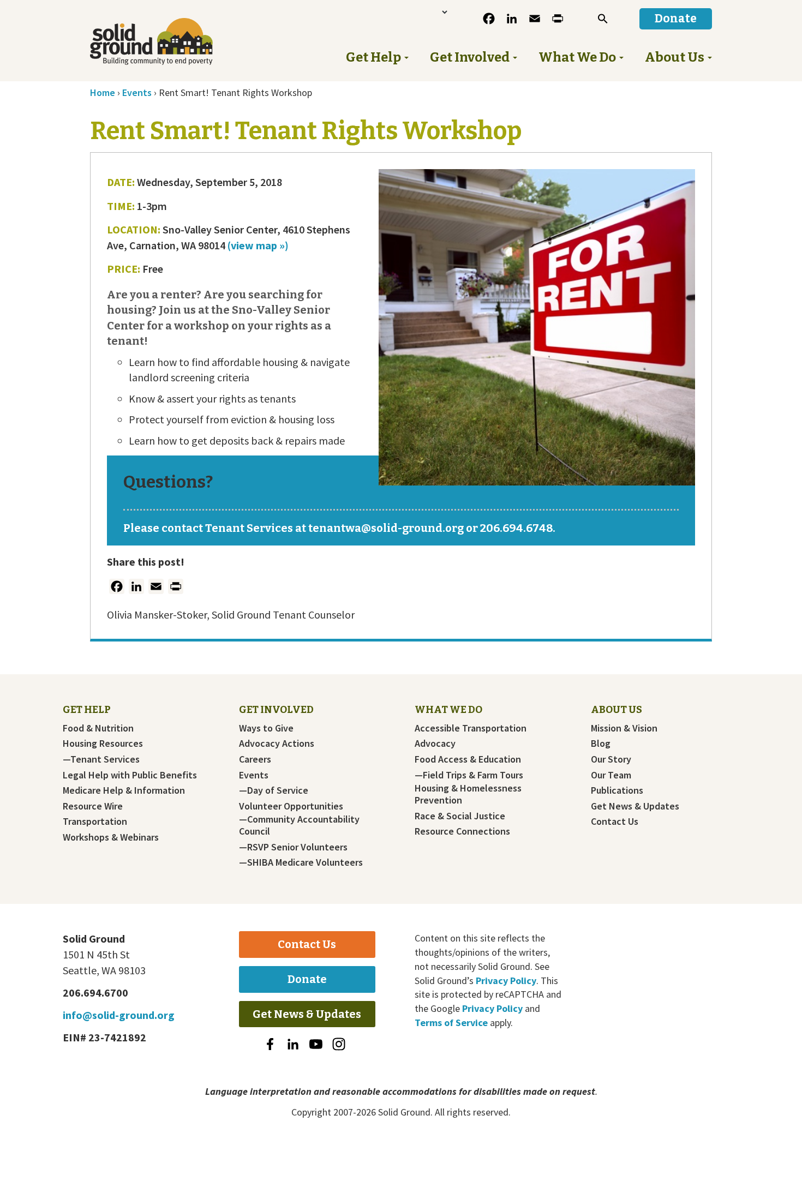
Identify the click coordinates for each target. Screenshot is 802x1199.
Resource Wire (93, 806)
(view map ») (257, 245)
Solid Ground (169, 41)
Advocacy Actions (276, 744)
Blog (601, 744)
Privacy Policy (506, 980)
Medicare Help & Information (124, 790)
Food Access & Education (468, 759)
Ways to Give (266, 728)
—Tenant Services (101, 759)
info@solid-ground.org (119, 1015)
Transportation (95, 822)
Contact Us (614, 822)
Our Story (611, 759)
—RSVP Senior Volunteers (293, 847)
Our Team (611, 775)
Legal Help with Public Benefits (130, 775)
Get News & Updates (635, 806)
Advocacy (435, 744)
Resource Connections (462, 831)
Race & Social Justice (460, 816)
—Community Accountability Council (299, 825)
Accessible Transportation (470, 728)
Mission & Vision (624, 728)
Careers (255, 759)
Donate (307, 979)
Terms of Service (451, 1022)
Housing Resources (103, 744)
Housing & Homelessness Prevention (468, 794)
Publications (617, 790)
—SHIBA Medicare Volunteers (301, 862)
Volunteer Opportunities (291, 806)
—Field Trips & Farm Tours (469, 775)
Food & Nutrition (98, 728)
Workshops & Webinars (111, 837)
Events (253, 775)
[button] (603, 18)
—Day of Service (273, 790)
